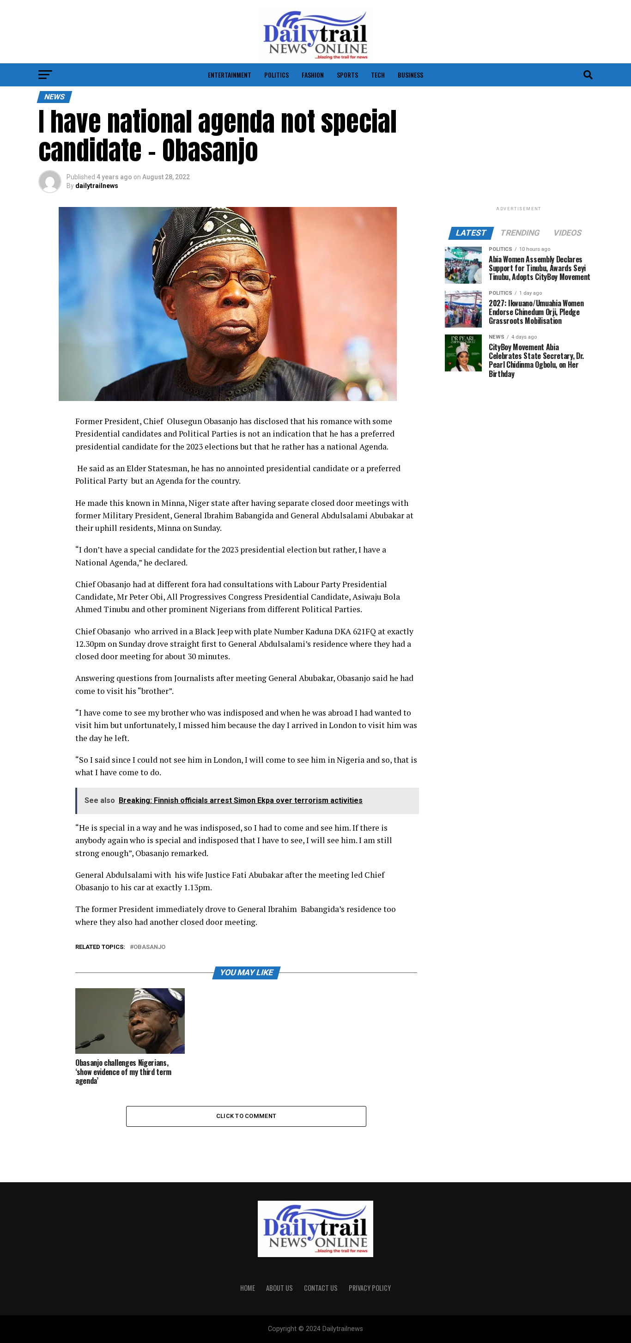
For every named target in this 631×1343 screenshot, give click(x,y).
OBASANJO (149, 947)
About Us (279, 1288)
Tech (378, 74)
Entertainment (229, 74)
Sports (347, 74)
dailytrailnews (96, 185)
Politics (276, 74)
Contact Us (321, 1288)
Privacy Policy (370, 1288)
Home (247, 1288)
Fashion (313, 74)
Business (410, 74)
